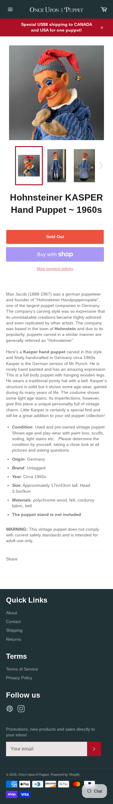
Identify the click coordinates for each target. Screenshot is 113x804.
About (11, 612)
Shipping (14, 630)
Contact (13, 621)
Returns (13, 639)
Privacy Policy (19, 677)
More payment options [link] (55, 269)
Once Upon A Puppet (33, 774)
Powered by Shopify (65, 774)
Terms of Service (22, 669)
